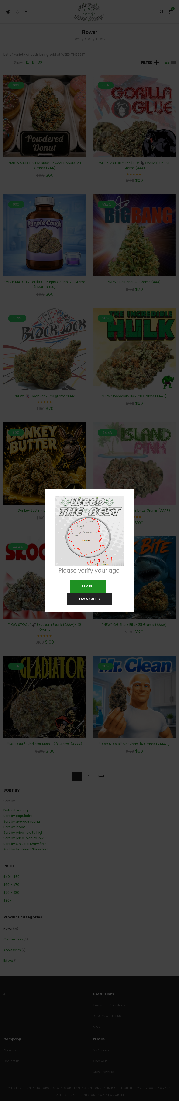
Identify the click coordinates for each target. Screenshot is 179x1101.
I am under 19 (89, 599)
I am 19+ (88, 586)
